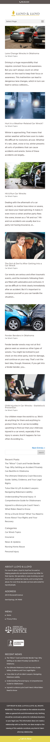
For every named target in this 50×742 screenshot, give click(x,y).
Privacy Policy (12, 619)
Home (9, 615)
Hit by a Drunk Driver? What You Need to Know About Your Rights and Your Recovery (24, 517)
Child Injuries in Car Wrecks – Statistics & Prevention (25, 406)
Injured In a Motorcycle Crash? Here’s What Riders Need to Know (22, 507)
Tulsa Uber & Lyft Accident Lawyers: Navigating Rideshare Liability (22, 490)
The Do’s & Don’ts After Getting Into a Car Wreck (23, 264)
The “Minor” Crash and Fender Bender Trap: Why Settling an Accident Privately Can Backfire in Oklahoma (23, 467)
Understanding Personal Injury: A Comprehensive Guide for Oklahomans (23, 498)
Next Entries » (38, 448)
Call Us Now (25, 739)
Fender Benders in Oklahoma (19, 335)
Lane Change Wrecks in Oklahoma (22, 53)
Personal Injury (12, 552)
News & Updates (13, 542)
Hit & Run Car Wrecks (15, 193)
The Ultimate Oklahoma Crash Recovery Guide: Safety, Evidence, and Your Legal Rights (23, 479)
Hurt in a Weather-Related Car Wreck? (24, 123)
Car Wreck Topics (11, 56)
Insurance (9, 537)
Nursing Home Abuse (15, 547)
